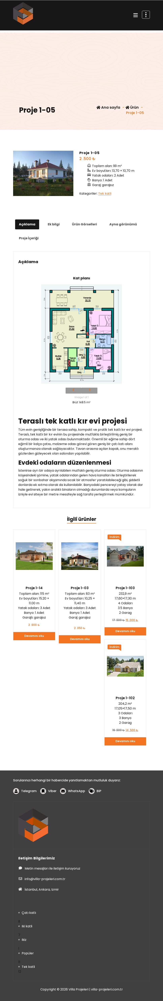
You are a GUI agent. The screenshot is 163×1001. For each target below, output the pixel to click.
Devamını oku (34, 636)
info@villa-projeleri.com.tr (45, 879)
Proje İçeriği (29, 238)
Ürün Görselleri (84, 224)
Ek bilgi (54, 224)
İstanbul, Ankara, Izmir (42, 889)
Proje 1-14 (34, 588)
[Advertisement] (81, 60)
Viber (52, 791)
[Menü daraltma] (136, 15)
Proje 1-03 (80, 588)
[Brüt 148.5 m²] (81, 334)
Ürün (134, 107)
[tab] (27, 224)
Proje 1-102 (125, 698)
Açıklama (27, 224)
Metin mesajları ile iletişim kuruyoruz (52, 868)
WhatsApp (76, 791)
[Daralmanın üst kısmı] (146, 15)
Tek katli (104, 193)
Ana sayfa (110, 107)
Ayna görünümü (123, 224)
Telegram (29, 791)
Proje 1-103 (125, 588)
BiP (99, 791)
